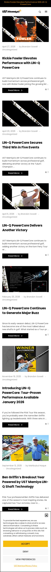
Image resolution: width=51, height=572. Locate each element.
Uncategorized (9, 49)
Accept (25, 543)
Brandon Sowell (30, 46)
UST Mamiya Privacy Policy (25, 566)
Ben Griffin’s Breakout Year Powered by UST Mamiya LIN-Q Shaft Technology (25, 482)
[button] (46, 515)
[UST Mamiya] (12, 11)
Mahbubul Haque (37, 465)
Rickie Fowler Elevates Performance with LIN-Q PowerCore (25, 3)
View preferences (25, 559)
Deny (25, 551)
